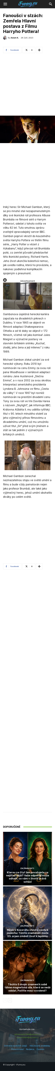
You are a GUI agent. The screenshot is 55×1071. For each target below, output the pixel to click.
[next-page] (10, 1000)
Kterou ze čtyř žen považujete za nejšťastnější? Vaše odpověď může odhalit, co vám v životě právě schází (27, 877)
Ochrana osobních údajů (15, 1045)
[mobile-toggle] (5, 4)
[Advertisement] (27, 85)
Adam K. (15, 38)
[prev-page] (5, 1000)
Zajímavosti (27, 868)
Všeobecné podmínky (39, 1045)
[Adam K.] (5, 38)
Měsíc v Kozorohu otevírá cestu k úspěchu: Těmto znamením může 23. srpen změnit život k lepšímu (27, 933)
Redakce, (31, 1049)
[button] (50, 4)
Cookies (40, 1049)
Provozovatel (17, 1049)
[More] (39, 50)
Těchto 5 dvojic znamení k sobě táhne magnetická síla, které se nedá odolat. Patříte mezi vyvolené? (27, 987)
